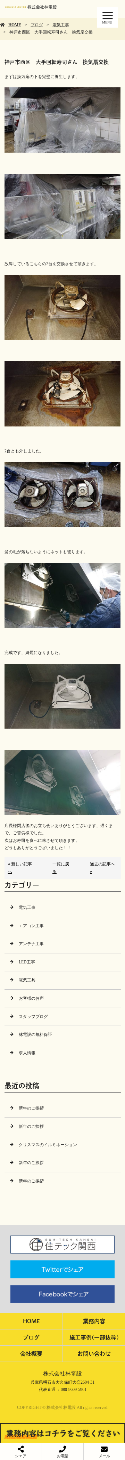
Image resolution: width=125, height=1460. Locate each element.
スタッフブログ (33, 1016)
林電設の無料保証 (35, 1034)
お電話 (62, 1456)
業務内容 (94, 1321)
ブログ (37, 24)
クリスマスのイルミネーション (48, 1144)
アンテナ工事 (31, 943)
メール (104, 1456)
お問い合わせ (94, 1353)
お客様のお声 (31, 998)
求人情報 (27, 1052)
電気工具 (27, 980)
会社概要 (31, 1353)
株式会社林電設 (62, 1373)
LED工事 (27, 962)
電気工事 (60, 24)
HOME (14, 24)
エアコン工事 (31, 925)
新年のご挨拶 (31, 1108)
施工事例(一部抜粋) (94, 1337)
